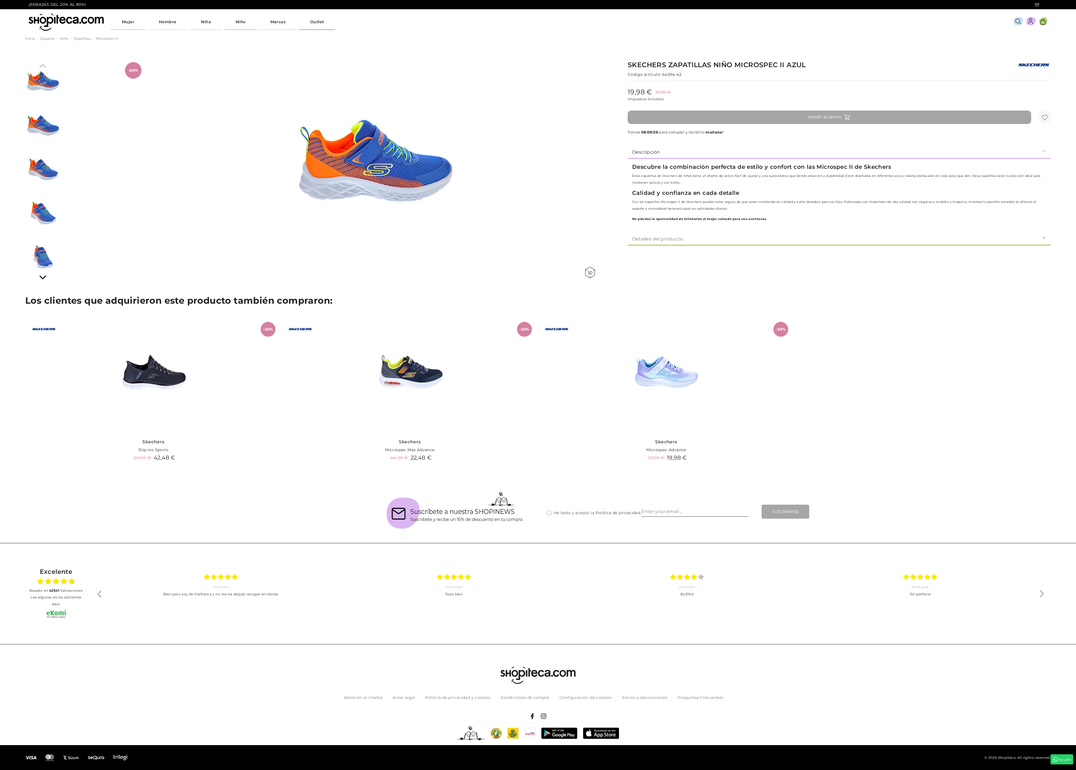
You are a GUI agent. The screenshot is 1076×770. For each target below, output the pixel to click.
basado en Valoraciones (56, 590)
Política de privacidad (617, 512)
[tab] (839, 151)
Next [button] (1042, 594)
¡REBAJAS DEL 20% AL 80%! (57, 4)
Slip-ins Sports (153, 449)
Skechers (153, 441)
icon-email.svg (1037, 5)
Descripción (646, 152)
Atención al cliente (363, 697)
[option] (220, 594)
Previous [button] (98, 594)
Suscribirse (785, 511)
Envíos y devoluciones (644, 697)
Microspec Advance (666, 449)
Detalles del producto (657, 239)
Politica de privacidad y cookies (457, 697)
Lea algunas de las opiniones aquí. (56, 600)
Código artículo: (644, 74)
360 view (591, 272)
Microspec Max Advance (409, 449)
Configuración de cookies (586, 697)
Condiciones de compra (525, 697)
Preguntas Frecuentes (700, 697)
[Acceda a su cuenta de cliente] (1031, 22)
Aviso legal (404, 697)
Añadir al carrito (824, 117)
